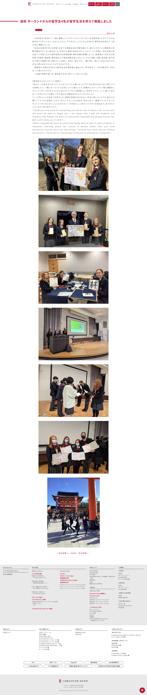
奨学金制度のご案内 (45, 636)
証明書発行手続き (81, 632)
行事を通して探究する (38, 592)
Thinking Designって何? (39, 577)
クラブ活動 (93, 613)
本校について (59, 4)
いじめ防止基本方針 (33, 666)
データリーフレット (124, 575)
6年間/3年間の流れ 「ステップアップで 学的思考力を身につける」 (45, 602)
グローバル (39, 30)
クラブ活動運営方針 (53, 666)
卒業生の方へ (105, 4)
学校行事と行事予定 (95, 611)
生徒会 (92, 615)
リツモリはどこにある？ (96, 607)
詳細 (120, 573)
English (117, 4)
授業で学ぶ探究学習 (37, 576)
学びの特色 (68, 4)
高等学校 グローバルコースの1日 (99, 601)
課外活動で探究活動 (38, 581)
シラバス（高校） (44, 649)
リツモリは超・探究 (37, 574)
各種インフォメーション (46, 632)
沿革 (91, 582)
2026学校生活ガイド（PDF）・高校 (49, 642)
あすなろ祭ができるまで (39, 593)
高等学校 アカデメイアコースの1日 (99, 600)
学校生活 (75, 4)
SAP (34, 605)
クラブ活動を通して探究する (40, 586)
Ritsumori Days (95, 596)
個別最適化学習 (64, 578)
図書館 (92, 617)
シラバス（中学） (44, 647)
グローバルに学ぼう (37, 597)
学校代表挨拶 (94, 571)
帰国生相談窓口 (123, 597)
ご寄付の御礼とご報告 (118, 653)
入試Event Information (125, 606)
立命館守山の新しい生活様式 (120, 655)
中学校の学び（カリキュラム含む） (69, 580)
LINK (33, 662)
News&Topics (7, 567)
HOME (73, 553)
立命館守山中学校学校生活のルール (50, 644)
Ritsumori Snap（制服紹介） (98, 593)
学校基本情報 (94, 573)
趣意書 (114, 643)
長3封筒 (114, 647)
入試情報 (121, 567)
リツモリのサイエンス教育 (39, 599)
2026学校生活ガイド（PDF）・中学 (49, 640)
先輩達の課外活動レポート (40, 583)
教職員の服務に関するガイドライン (78, 666)
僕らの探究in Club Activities (40, 588)
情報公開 (93, 662)
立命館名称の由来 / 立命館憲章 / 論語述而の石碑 (102, 577)
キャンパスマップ (94, 609)
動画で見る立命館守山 (96, 584)
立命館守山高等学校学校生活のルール (50, 645)
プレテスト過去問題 (124, 579)
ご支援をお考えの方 (112, 4)
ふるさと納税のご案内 (118, 637)
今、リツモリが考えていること (10, 571)
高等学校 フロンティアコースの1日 (99, 603)
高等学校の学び (64, 582)
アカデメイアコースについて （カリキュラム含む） (73, 584)
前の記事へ (63, 553)
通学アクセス (83, 4)
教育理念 (92, 580)
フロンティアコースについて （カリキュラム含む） (73, 588)
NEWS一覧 (122, 604)
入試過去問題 (123, 577)
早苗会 (78, 634)
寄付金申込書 (116, 645)
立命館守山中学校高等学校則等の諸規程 (109, 666)
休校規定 (42, 634)
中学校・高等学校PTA (46, 638)
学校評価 (92, 574)
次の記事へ (83, 553)
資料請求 (121, 607)
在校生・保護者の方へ (98, 4)
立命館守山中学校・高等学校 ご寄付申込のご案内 (125, 635)
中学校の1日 (93, 598)
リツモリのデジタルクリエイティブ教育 (42, 609)
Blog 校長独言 (8, 574)
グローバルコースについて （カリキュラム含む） (73, 586)
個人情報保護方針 (114, 662)
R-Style (62, 574)
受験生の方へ (91, 4)
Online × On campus (67, 576)
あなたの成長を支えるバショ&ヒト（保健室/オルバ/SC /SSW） (99, 619)
